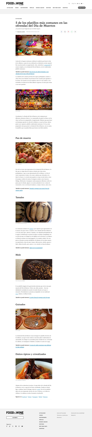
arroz (17, 293)
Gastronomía (24, 7)
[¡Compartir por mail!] (75, 31)
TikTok (40, 396)
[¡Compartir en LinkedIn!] (72, 31)
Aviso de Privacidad (61, 413)
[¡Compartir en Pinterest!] (68, 31)
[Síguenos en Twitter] (75, 3)
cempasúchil (47, 65)
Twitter (29, 396)
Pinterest (45, 396)
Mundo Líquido (40, 7)
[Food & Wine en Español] (14, 3)
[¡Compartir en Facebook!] (61, 31)
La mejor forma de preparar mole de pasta (39, 297)
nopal (38, 389)
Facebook (24, 396)
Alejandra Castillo (21, 31)
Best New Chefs (57, 7)
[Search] (69, 3)
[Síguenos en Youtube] (81, 3)
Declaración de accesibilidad (77, 413)
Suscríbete (14, 417)
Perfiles (32, 7)
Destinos (48, 7)
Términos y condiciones (62, 415)
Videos (17, 7)
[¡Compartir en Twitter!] (65, 31)
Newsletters (81, 7)
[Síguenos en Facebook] (72, 3)
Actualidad (10, 7)
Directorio (59, 417)
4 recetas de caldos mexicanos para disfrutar (40, 345)
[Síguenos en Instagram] (79, 3)
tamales (31, 228)
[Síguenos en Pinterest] (77, 3)
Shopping (65, 7)
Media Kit (73, 415)
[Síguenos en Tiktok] (9, 426)
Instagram (35, 396)
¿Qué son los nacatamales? (36, 247)
